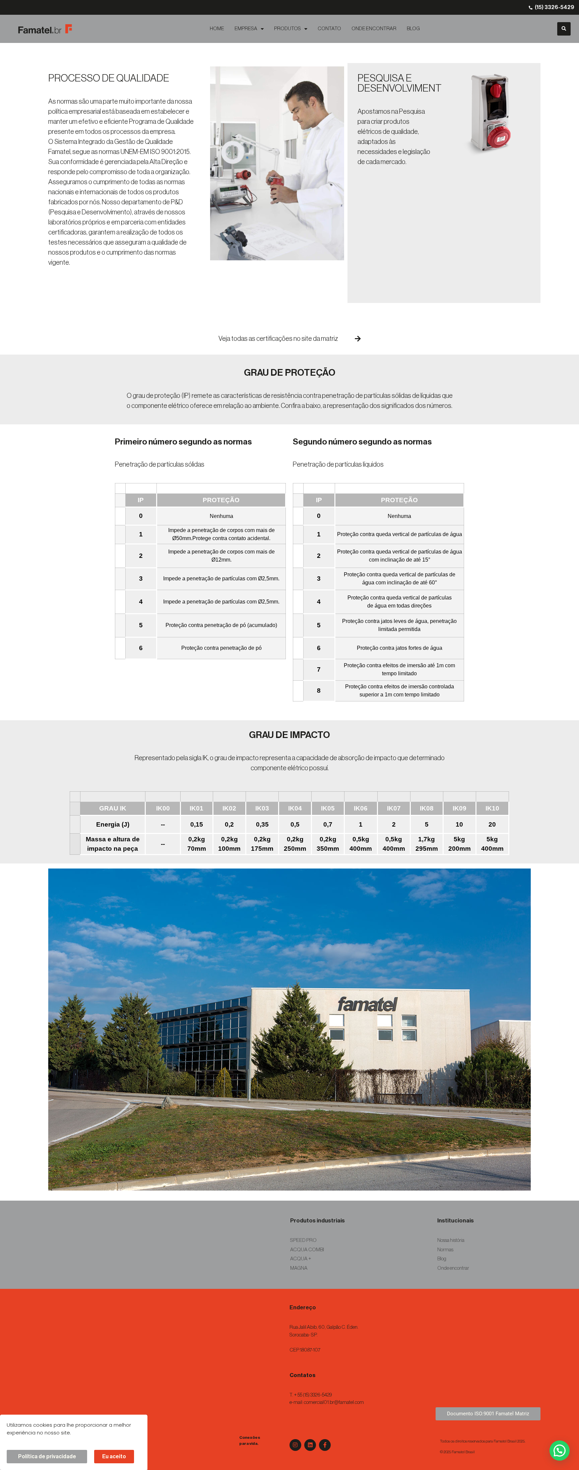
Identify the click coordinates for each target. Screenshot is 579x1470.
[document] (289, 735)
